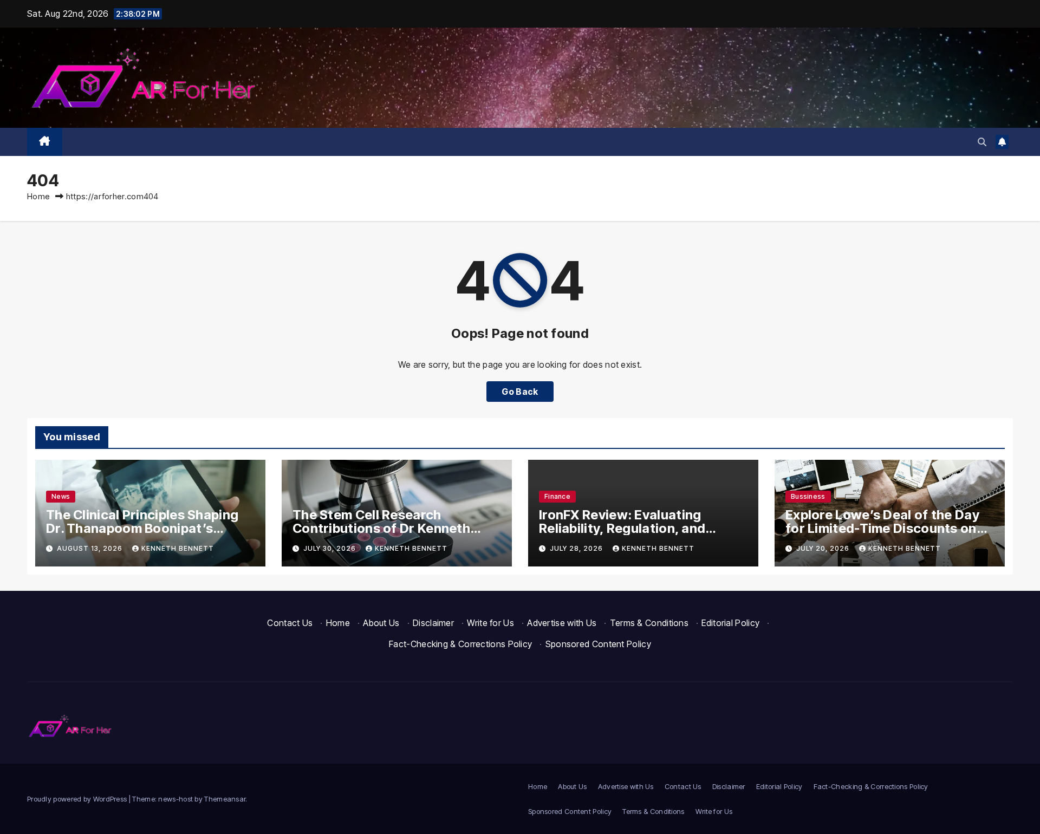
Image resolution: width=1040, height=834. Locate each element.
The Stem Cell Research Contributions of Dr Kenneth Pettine (381, 528)
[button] (982, 141)
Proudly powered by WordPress (78, 798)
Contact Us (290, 622)
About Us (381, 622)
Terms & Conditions (649, 622)
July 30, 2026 (330, 548)
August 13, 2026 (91, 548)
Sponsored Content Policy (598, 643)
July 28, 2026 (577, 548)
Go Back (520, 391)
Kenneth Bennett (177, 548)
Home (38, 196)
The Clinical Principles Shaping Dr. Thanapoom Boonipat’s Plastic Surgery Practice (142, 528)
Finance (557, 496)
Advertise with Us (561, 622)
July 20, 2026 (823, 548)
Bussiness (808, 496)
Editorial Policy (730, 622)
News (60, 496)
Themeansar (224, 798)
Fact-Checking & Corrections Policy (460, 643)
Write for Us (490, 622)
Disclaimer (433, 622)
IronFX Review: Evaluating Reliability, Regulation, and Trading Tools (622, 528)
